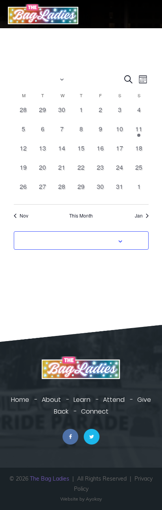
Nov (24, 215)
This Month (81, 215)
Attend (114, 399)
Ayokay (94, 499)
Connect (95, 411)
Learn (82, 399)
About (51, 399)
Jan (139, 215)
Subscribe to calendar (77, 240)
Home (20, 399)
